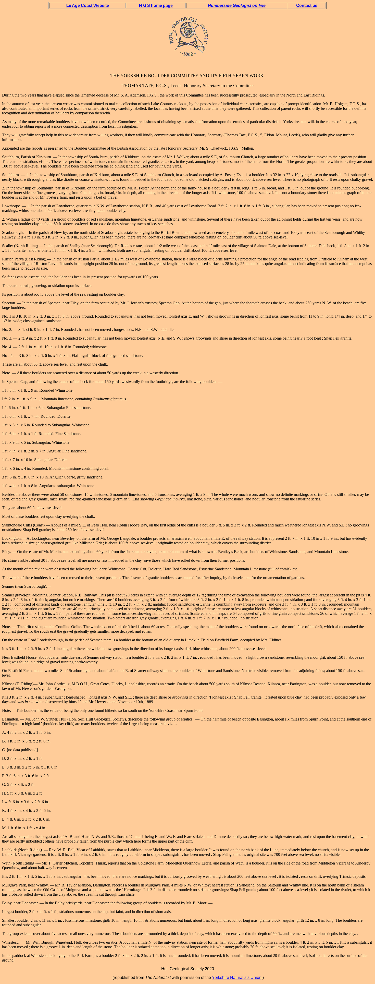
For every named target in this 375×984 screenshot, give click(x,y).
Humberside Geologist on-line (237, 5)
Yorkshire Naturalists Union (236, 977)
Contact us (306, 5)
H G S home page (156, 5)
